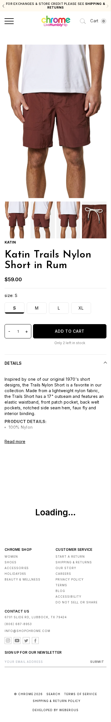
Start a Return (70, 556)
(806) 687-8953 (18, 624)
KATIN (10, 242)
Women (11, 556)
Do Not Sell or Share (77, 602)
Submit (97, 661)
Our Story (66, 568)
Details (13, 363)
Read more (15, 441)
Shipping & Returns (74, 562)
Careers (63, 573)
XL (81, 308)
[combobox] (83, 21)
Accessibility (68, 596)
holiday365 (15, 573)
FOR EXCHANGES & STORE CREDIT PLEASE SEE (55, 5)
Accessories (17, 568)
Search (53, 694)
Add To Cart (70, 331)
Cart (97, 20)
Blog (60, 591)
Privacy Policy (70, 579)
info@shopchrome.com (27, 631)
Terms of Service (80, 694)
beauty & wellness (22, 579)
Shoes (11, 562)
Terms (61, 585)
